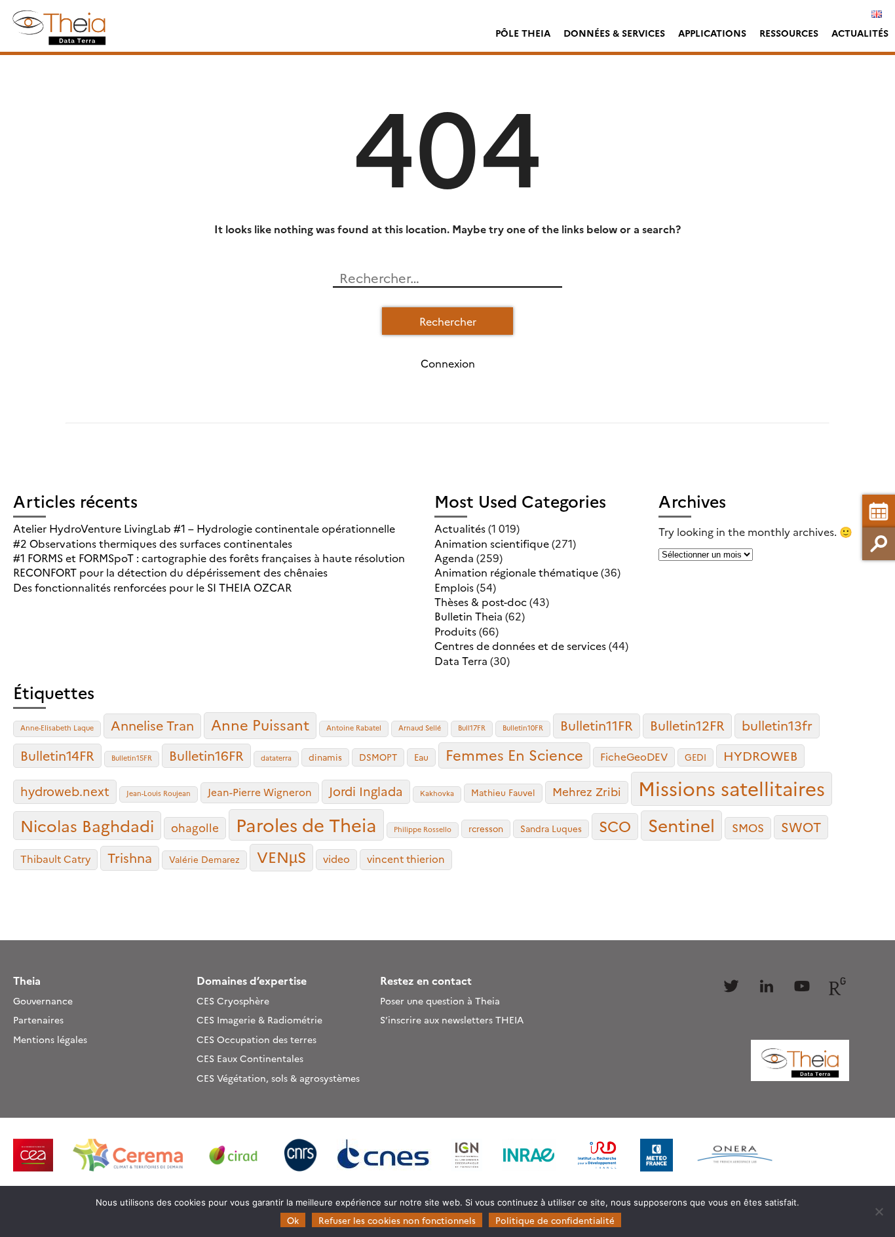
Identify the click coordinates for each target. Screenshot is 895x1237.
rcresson (485, 828)
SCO (615, 825)
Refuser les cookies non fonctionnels (397, 1220)
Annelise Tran (152, 725)
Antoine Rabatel (353, 728)
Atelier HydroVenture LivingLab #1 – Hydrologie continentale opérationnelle (204, 528)
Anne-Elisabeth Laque (57, 728)
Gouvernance (43, 1000)
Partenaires (38, 1019)
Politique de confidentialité (555, 1220)
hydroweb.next (64, 790)
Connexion (448, 363)
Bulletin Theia (468, 616)
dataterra (276, 758)
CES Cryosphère (233, 1000)
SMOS (748, 827)
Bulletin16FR (206, 755)
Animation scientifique (491, 543)
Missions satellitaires (731, 787)
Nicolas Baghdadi (87, 825)
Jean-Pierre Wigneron (260, 792)
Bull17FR (472, 728)
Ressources (788, 32)
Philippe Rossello (422, 829)
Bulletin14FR (57, 755)
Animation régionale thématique (516, 572)
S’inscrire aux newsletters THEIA (452, 1019)
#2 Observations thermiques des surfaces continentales (152, 543)
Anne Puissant (260, 724)
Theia (27, 980)
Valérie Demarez (204, 859)
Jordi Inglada (366, 790)
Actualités (859, 32)
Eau (421, 757)
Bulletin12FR (687, 725)
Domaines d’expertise (252, 980)
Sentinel (681, 824)
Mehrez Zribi (586, 791)
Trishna (129, 857)
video (336, 859)
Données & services (614, 32)
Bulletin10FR (523, 728)
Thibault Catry (55, 859)
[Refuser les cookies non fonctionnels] (878, 1211)
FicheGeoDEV (634, 756)
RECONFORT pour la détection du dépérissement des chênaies (170, 572)
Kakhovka (437, 793)
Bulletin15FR (131, 758)
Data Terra (460, 660)
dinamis (325, 757)
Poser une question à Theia (440, 1000)
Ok (293, 1220)
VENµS (281, 856)
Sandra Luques (551, 828)
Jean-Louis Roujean (158, 793)
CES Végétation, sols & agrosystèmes (278, 1077)
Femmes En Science (514, 754)
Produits (455, 631)
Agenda (454, 557)
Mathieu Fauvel (503, 792)
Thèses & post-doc (480, 601)
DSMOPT (378, 757)
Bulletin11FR (596, 725)
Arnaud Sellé (419, 728)
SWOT (801, 826)
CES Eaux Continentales (250, 1058)
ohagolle (195, 827)
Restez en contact (426, 980)
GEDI (695, 757)
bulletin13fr (777, 725)
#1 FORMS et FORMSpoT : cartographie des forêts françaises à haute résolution (209, 557)
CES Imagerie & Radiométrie (259, 1019)
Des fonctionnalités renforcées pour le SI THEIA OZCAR (152, 587)
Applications (712, 32)
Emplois (454, 587)
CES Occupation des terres (256, 1039)
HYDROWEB (760, 755)
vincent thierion (406, 859)
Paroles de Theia (306, 824)
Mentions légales (50, 1039)
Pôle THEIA (522, 32)
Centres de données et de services (520, 645)
